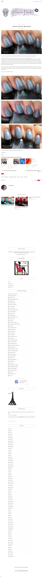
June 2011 (10, 512)
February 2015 (10, 437)
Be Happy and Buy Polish (14, 299)
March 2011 (10, 517)
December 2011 (10, 501)
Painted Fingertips (13, 354)
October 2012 (10, 485)
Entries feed (10, 283)
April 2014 (10, 455)
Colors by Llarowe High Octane (10, 170)
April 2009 (10, 549)
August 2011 (10, 508)
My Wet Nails (12, 347)
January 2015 (10, 439)
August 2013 (10, 467)
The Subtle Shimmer (13, 370)
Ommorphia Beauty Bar (14, 350)
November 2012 (10, 483)
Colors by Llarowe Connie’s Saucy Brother (16, 165)
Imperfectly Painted (13, 322)
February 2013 (10, 478)
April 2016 (10, 432)
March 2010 (10, 538)
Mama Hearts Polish (13, 336)
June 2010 (10, 533)
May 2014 (9, 453)
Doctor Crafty (12, 313)
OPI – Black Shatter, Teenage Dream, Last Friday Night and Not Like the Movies (10, 166)
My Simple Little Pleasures (14, 345)
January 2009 (10, 554)
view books (26, 384)
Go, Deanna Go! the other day (36, 58)
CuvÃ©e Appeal (13, 311)
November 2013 (10, 462)
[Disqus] (21, 231)
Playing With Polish (13, 359)
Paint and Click (12, 352)
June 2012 (10, 492)
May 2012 (9, 494)
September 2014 (11, 446)
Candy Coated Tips (13, 304)
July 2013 (9, 469)
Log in (9, 281)
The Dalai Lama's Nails (14, 366)
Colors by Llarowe (21, 24)
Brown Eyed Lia (12, 302)
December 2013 (10, 460)
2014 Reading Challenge (21, 378)
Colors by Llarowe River (22, 165)
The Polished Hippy (13, 368)
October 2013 (10, 464)
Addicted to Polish (13, 295)
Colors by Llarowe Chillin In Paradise (7, 205)
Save (3, 173)
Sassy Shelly (12, 361)
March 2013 (10, 476)
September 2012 (11, 487)
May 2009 (9, 547)
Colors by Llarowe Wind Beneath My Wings (4, 165)
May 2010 (9, 535)
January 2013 (10, 480)
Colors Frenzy (12, 308)
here (25, 254)
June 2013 (10, 471)
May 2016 (9, 430)
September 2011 (11, 506)
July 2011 (9, 510)
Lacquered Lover (13, 329)
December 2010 (10, 522)
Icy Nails (11, 320)
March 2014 (10, 457)
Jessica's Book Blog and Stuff (15, 324)
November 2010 (10, 524)
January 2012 (10, 499)
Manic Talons (12, 338)
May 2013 (9, 473)
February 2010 (10, 540)
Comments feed (10, 285)
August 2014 (10, 448)
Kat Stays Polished (13, 327)
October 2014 (10, 444)
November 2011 (10, 503)
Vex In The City (12, 373)
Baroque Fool (12, 297)
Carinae (20, 380)
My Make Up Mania (13, 343)
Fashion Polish (12, 315)
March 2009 (10, 551)
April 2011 (10, 515)
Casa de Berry (12, 306)
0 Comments (3, 180)
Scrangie (11, 363)
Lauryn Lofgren (12, 331)
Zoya (11, 375)
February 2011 (10, 519)
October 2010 (10, 526)
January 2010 (10, 542)
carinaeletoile (11, 185)
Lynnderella (12, 334)
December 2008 (10, 556)
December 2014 (10, 441)
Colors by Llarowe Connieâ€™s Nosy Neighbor (34, 165)
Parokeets (12, 357)
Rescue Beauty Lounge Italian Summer (28, 165)
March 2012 (10, 496)
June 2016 (10, 428)
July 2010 (9, 531)
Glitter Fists (12, 318)
